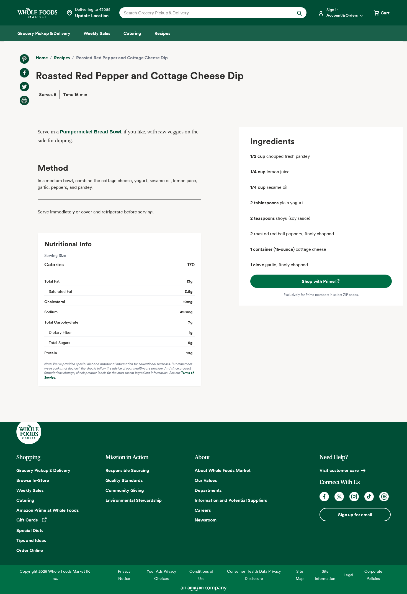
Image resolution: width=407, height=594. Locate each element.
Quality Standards (124, 480)
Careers (203, 510)
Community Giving (124, 490)
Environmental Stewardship (133, 500)
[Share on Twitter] (24, 86)
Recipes (62, 58)
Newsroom (206, 520)
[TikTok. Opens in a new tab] (369, 496)
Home (42, 58)
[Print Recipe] (24, 100)
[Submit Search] (299, 12)
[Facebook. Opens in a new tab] (324, 496)
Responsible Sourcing (127, 470)
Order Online (29, 550)
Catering (25, 500)
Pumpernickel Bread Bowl (90, 132)
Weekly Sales (29, 490)
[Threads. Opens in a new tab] (384, 496)
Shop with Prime (318, 281)
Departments (208, 490)
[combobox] (204, 12)
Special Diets (29, 530)
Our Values (206, 480)
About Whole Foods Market (223, 470)
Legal (348, 574)
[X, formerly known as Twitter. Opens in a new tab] (339, 496)
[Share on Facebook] (24, 73)
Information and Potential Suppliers (231, 500)
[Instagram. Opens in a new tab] (354, 496)
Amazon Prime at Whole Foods (47, 510)
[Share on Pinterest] (24, 59)
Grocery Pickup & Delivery (43, 470)
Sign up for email (355, 515)
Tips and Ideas (31, 540)
